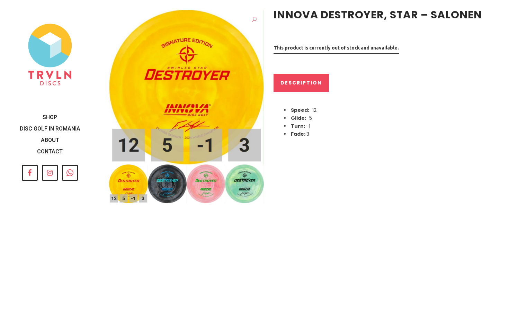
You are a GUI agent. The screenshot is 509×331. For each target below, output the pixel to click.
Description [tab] (301, 82)
